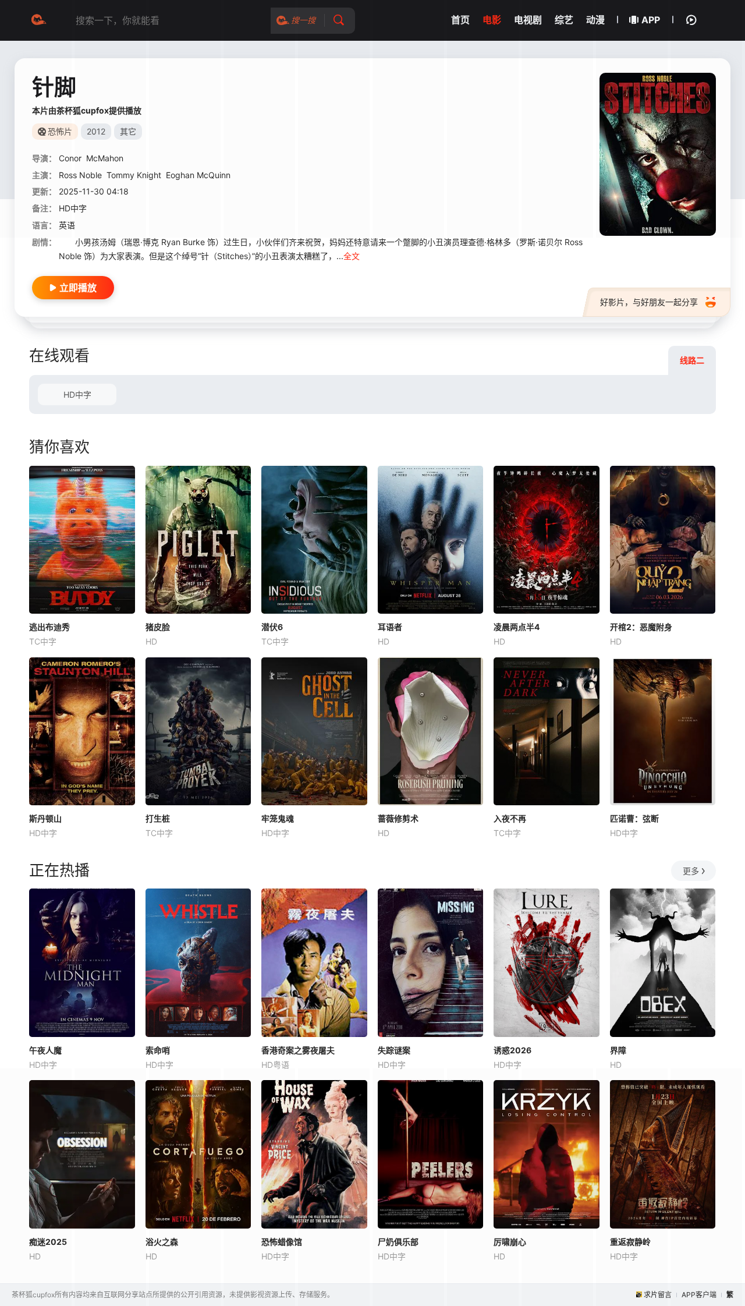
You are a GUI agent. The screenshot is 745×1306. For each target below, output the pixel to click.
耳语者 (390, 627)
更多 (691, 871)
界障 (618, 1050)
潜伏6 (272, 627)
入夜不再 (510, 818)
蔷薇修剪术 (398, 818)
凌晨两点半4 (517, 627)
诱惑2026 (512, 1050)
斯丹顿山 (45, 818)
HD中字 (77, 394)
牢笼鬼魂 (277, 818)
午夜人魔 (45, 1050)
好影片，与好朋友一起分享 (649, 302)
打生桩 (158, 818)
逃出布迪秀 (49, 627)
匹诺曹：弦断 (634, 818)
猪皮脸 (158, 627)
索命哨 (158, 1050)
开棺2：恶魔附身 (641, 627)
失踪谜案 (394, 1050)
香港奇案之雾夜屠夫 (298, 1050)
